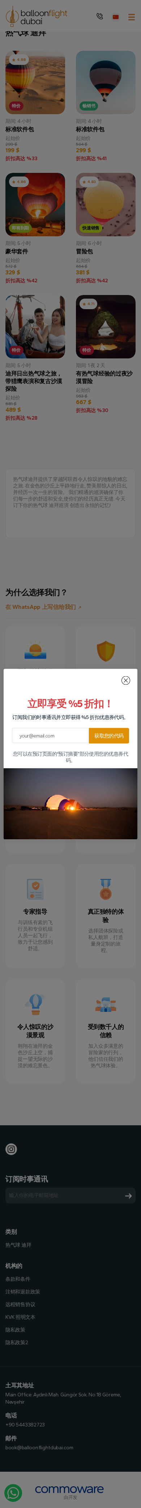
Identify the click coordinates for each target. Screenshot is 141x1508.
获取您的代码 (109, 735)
